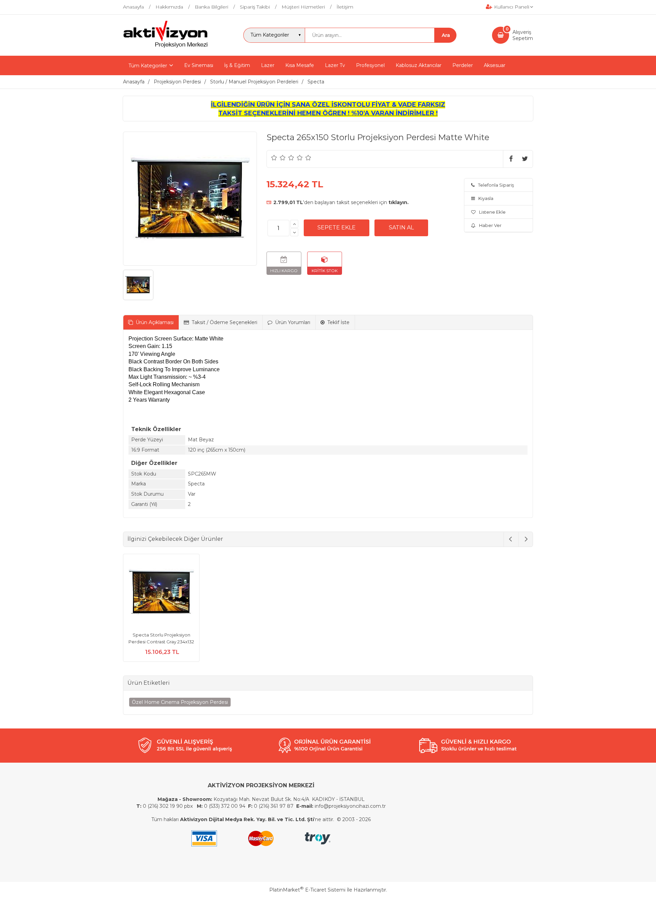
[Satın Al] (401, 227)
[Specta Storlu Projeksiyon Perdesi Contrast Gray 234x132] (161, 593)
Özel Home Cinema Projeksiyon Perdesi (180, 702)
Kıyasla (485, 198)
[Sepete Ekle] (336, 227)
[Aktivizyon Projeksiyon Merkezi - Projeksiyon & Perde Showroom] (165, 46)
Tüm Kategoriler (147, 66)
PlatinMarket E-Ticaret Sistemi (307, 890)
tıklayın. (398, 202)
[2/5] (278, 157)
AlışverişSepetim (522, 35)
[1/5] (274, 157)
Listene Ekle (492, 212)
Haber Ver (490, 225)
